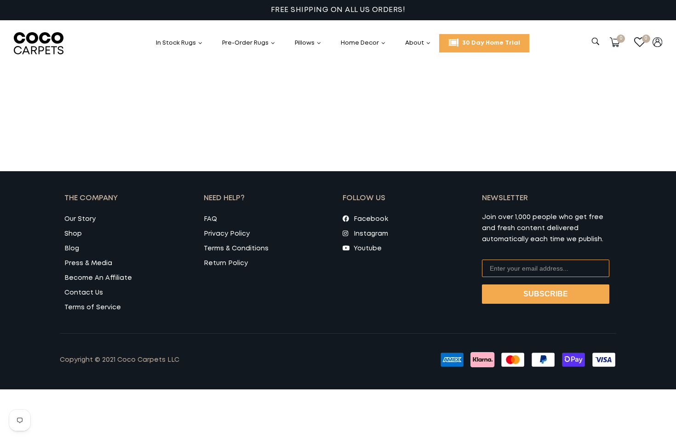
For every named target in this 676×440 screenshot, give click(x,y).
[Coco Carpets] (48, 43)
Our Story (80, 219)
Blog (71, 248)
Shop (73, 234)
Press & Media (88, 263)
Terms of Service (92, 307)
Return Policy (226, 263)
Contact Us (83, 292)
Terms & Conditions (236, 248)
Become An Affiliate (98, 278)
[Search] (596, 41)
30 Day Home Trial (490, 43)
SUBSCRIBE (545, 294)
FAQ (210, 219)
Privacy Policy (227, 234)
